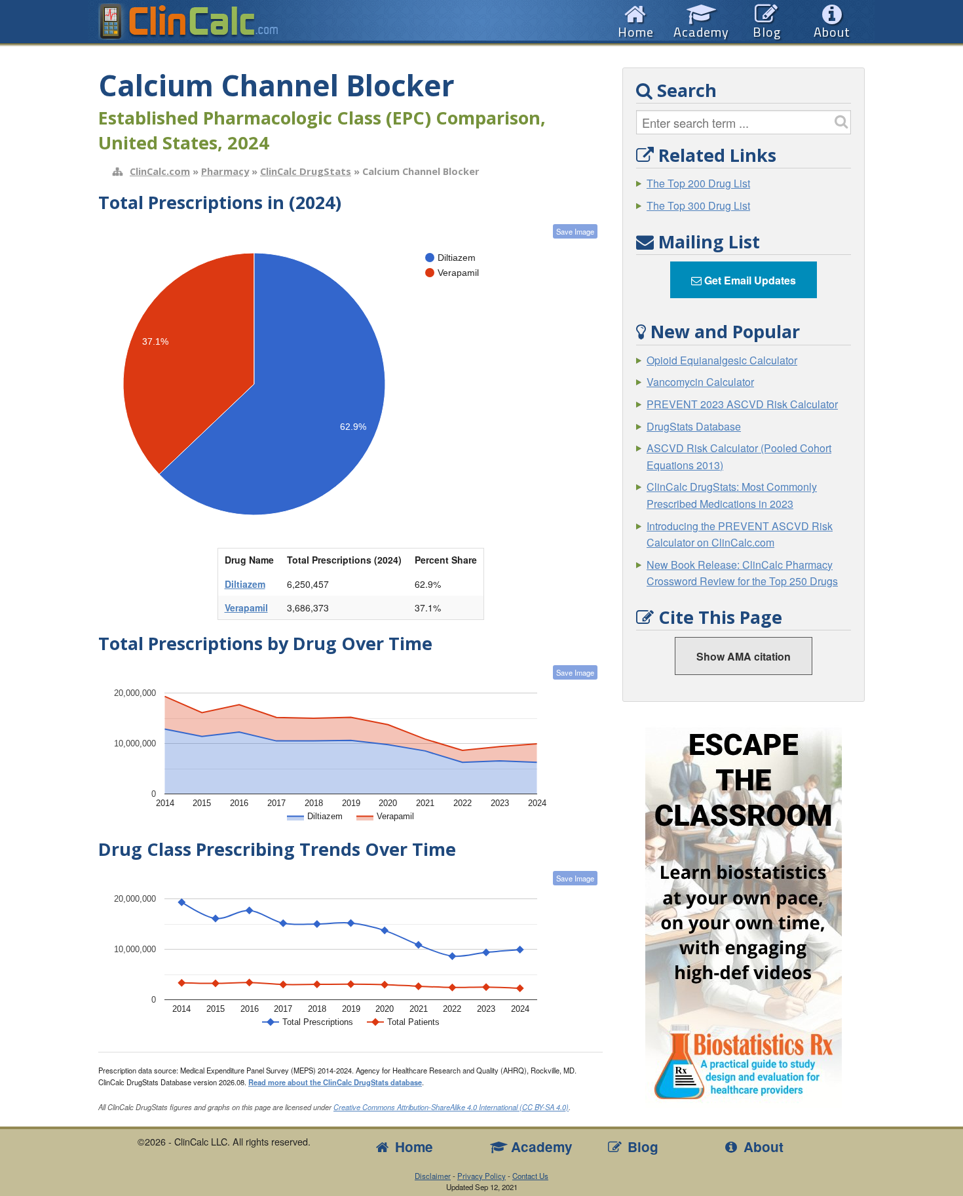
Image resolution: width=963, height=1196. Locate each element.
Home (412, 1146)
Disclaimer (433, 1175)
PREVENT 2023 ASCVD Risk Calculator (742, 404)
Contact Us (530, 1175)
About (762, 1146)
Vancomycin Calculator (700, 381)
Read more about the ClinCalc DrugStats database (335, 1082)
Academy (540, 1146)
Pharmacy (225, 171)
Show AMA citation (743, 656)
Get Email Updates (749, 280)
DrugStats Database (694, 426)
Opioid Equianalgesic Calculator (722, 360)
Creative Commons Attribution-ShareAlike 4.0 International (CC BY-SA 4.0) (451, 1107)
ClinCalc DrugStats (305, 171)
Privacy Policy (481, 1175)
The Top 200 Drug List (698, 183)
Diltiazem (245, 583)
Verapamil (246, 607)
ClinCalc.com (160, 171)
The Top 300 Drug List (698, 205)
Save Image (575, 231)
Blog (641, 1146)
